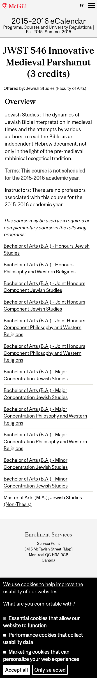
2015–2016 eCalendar (49, 21)
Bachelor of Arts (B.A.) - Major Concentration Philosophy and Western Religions (45, 415)
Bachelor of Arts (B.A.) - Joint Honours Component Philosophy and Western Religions (44, 327)
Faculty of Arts (71, 88)
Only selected (50, 670)
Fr (82, 5)
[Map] (67, 549)
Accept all (16, 670)
